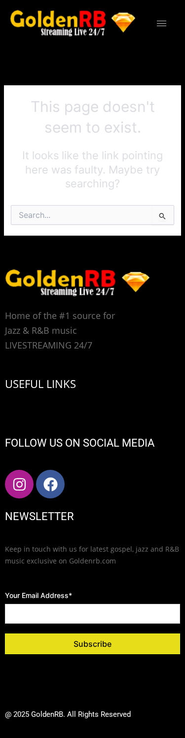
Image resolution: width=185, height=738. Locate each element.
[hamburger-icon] (161, 23)
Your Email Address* (38, 595)
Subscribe (92, 644)
